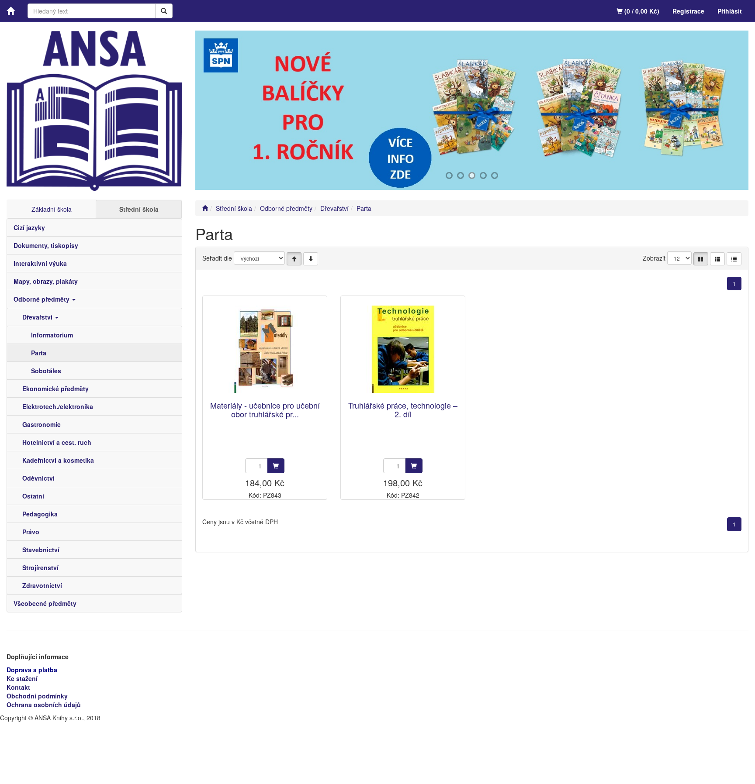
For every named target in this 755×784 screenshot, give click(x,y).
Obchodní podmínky (37, 695)
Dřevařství (38, 317)
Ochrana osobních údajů (44, 704)
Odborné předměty (42, 299)
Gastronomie (41, 424)
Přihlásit (729, 11)
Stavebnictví (40, 549)
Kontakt (18, 687)
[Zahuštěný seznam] (734, 258)
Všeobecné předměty (45, 603)
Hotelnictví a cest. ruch (56, 442)
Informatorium (52, 334)
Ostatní (33, 496)
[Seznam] (717, 258)
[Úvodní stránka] (205, 208)
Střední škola (139, 209)
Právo (30, 531)
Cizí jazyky (29, 227)
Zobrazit (654, 258)
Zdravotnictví (42, 585)
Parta (38, 352)
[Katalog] (700, 258)
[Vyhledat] (164, 10)
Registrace (688, 11)
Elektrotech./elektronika (57, 406)
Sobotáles (46, 370)
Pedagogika (40, 513)
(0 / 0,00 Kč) (641, 11)
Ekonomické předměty (55, 388)
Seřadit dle (217, 258)
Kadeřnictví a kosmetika (58, 460)
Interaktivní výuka (40, 263)
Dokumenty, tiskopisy (46, 245)
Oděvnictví (38, 478)
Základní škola (51, 209)
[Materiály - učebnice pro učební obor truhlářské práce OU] (264, 349)
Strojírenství (40, 567)
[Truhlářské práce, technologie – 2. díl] (403, 349)
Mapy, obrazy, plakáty (46, 281)
